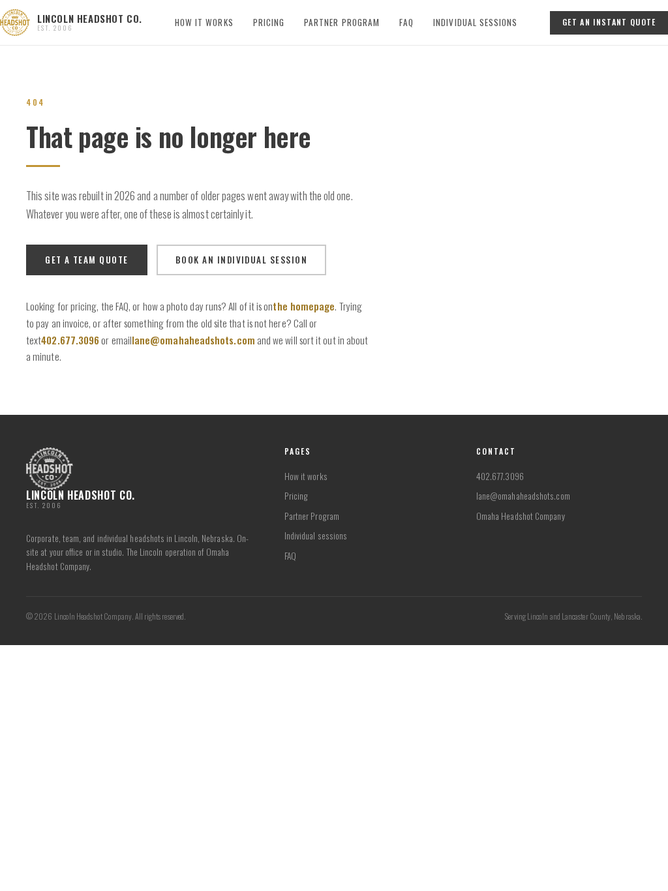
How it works (204, 22)
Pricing (268, 22)
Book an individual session (241, 259)
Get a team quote (86, 259)
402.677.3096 (70, 340)
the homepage (304, 306)
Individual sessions (475, 22)
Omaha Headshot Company (520, 515)
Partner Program (342, 22)
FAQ (406, 22)
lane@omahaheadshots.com (193, 340)
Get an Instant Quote (609, 22)
